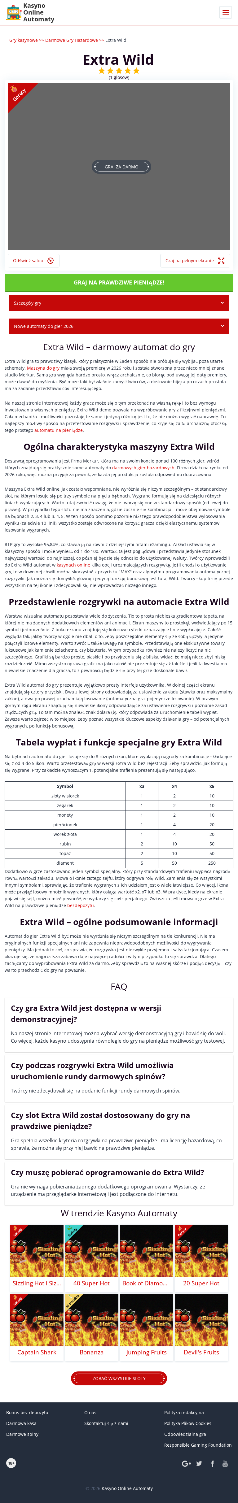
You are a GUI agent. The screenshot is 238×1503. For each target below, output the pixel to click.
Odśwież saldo (28, 260)
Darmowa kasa (21, 1423)
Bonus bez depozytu (27, 1412)
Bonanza (92, 1352)
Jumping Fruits (146, 1352)
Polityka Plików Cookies (187, 1423)
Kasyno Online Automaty (127, 1488)
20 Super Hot (201, 1283)
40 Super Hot (91, 1283)
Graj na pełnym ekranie (189, 260)
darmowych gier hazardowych (143, 468)
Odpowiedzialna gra (185, 1434)
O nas (90, 1412)
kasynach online (73, 565)
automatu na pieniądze (58, 430)
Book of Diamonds (146, 1283)
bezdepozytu (80, 905)
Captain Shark (36, 1352)
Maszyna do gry (43, 368)
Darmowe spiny (22, 1434)
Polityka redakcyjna (184, 1412)
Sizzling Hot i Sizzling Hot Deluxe (37, 1283)
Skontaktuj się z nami (106, 1423)
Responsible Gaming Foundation (198, 1445)
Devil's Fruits (201, 1352)
